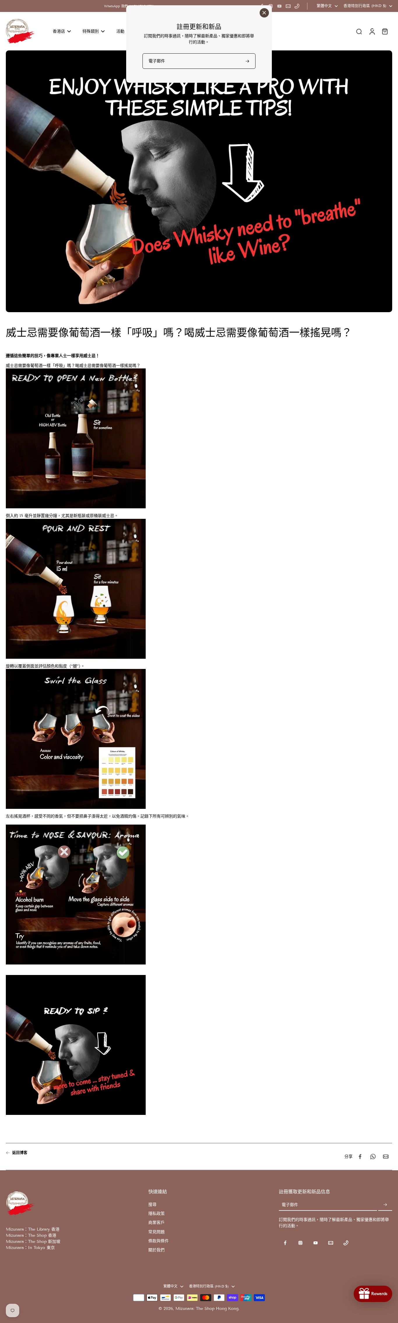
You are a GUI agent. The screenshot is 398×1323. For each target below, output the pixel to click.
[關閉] (264, 12)
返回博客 (19, 1152)
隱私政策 (156, 1213)
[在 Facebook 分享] (360, 1156)
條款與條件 (158, 1240)
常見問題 (156, 1231)
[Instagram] (300, 1242)
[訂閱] (385, 1205)
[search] (359, 31)
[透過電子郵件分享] (385, 1156)
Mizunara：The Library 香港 (32, 1229)
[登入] (371, 31)
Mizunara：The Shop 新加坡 (33, 1241)
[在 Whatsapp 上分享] (373, 1156)
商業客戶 (156, 1222)
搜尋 (152, 1204)
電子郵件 (290, 1205)
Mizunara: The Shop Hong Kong (206, 1308)
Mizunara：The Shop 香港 (31, 1235)
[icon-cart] (384, 31)
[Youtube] (279, 6)
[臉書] (285, 1242)
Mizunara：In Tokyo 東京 (30, 1247)
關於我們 (156, 1250)
